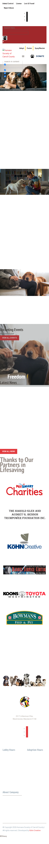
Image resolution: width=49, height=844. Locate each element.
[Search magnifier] (5, 38)
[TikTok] (27, 20)
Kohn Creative (35, 830)
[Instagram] (27, 16)
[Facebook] (27, 13)
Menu (23, 56)
